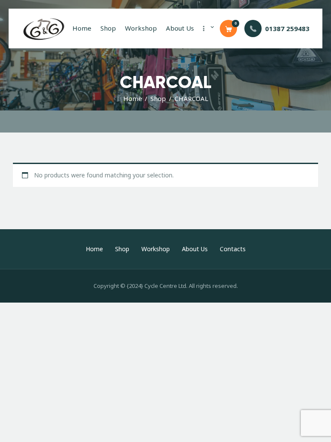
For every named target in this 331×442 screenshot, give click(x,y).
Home (132, 98)
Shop (158, 98)
